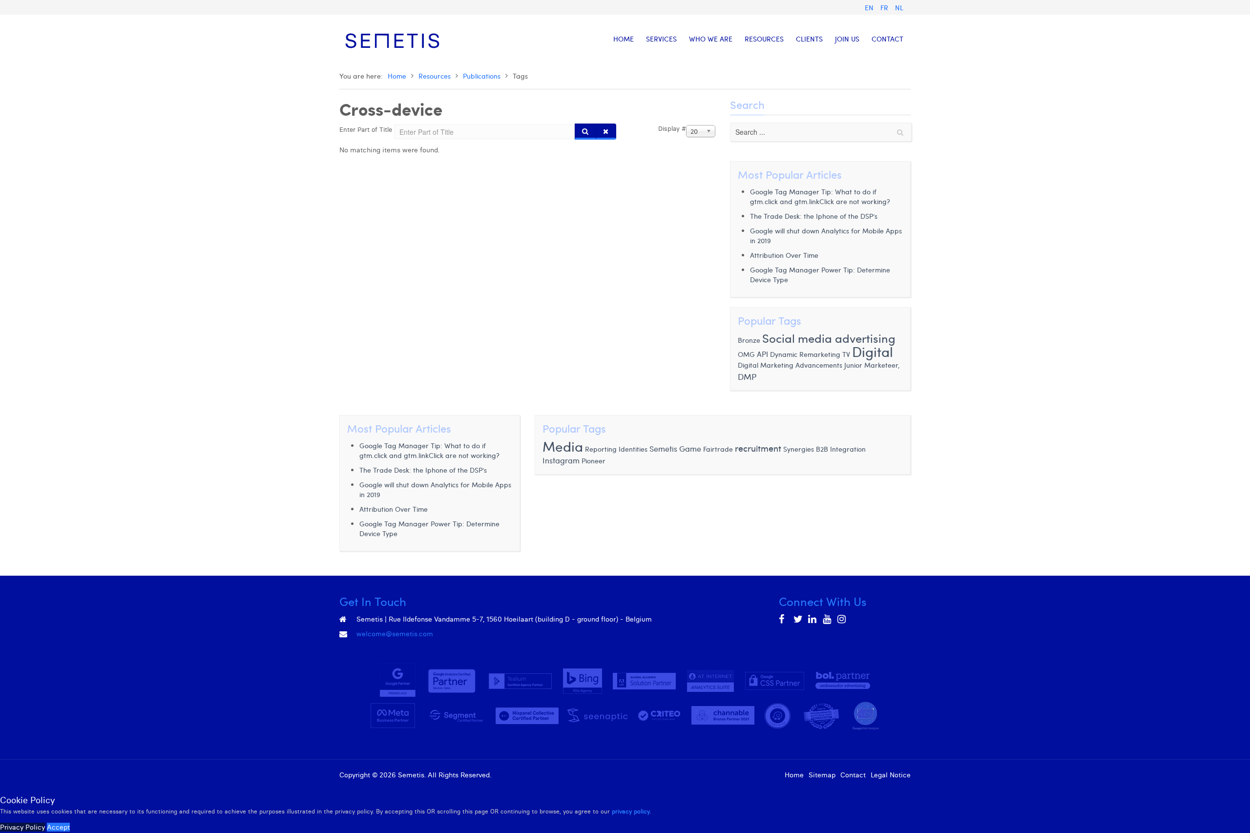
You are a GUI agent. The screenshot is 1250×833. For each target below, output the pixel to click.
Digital (872, 351)
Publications (481, 76)
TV (847, 354)
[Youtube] (828, 619)
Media (562, 446)
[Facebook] (784, 619)
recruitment (758, 448)
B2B (822, 449)
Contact (853, 775)
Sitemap (822, 775)
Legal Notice (891, 775)
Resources (434, 76)
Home (397, 76)
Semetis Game (675, 448)
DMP (747, 376)
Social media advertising (829, 338)
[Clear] (606, 132)
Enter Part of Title (366, 129)
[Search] (585, 132)
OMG (746, 354)
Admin (503, 775)
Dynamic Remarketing (805, 354)
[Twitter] (798, 619)
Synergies (798, 449)
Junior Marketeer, (872, 365)
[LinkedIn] (813, 619)
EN (870, 7)
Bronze (749, 340)
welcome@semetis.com (394, 633)
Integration (848, 449)
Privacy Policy (22, 827)
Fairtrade (718, 449)
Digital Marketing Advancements (790, 365)
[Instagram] (842, 619)
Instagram (561, 460)
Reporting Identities (616, 449)
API (762, 354)
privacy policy (631, 811)
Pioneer (593, 460)
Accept (58, 827)
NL (899, 7)
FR (885, 7)
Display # (672, 128)
